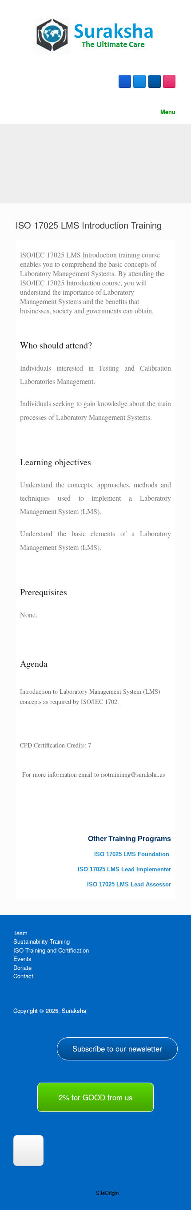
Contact (23, 976)
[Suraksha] (95, 36)
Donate (22, 967)
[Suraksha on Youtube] (28, 1150)
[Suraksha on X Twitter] (139, 81)
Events (22, 958)
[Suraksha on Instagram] (169, 81)
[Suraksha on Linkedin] (154, 81)
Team (20, 933)
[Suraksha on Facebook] (125, 81)
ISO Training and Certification (51, 950)
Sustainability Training (41, 941)
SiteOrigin (107, 1192)
